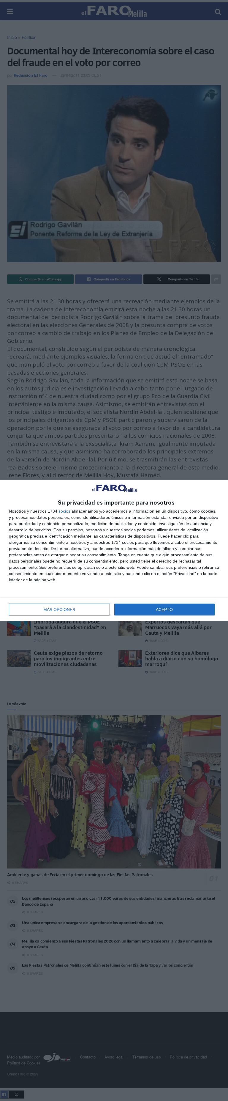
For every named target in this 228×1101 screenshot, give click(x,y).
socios (64, 511)
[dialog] (114, 550)
